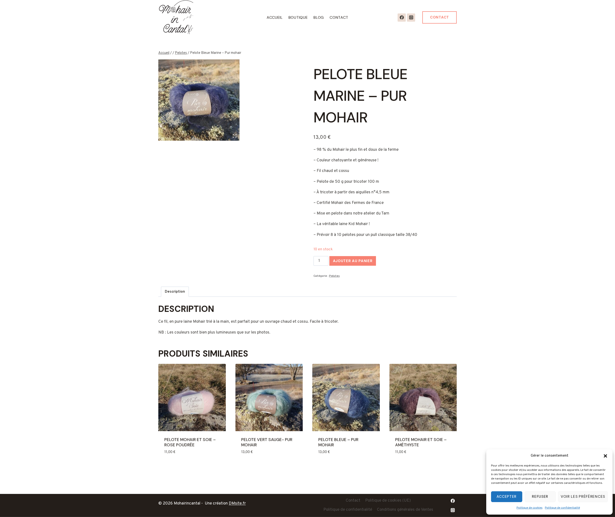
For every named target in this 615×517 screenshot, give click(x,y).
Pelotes (334, 276)
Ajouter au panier (353, 260)
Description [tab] (175, 291)
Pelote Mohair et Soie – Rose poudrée (190, 442)
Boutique (298, 17)
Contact (339, 17)
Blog (319, 17)
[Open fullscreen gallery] (235, 136)
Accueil (275, 17)
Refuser (540, 496)
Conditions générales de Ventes (405, 509)
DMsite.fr (237, 503)
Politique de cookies (529, 508)
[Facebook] (402, 17)
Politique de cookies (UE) (388, 500)
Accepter (507, 496)
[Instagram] (411, 17)
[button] (605, 456)
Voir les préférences (583, 496)
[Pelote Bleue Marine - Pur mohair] (199, 100)
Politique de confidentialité (562, 508)
